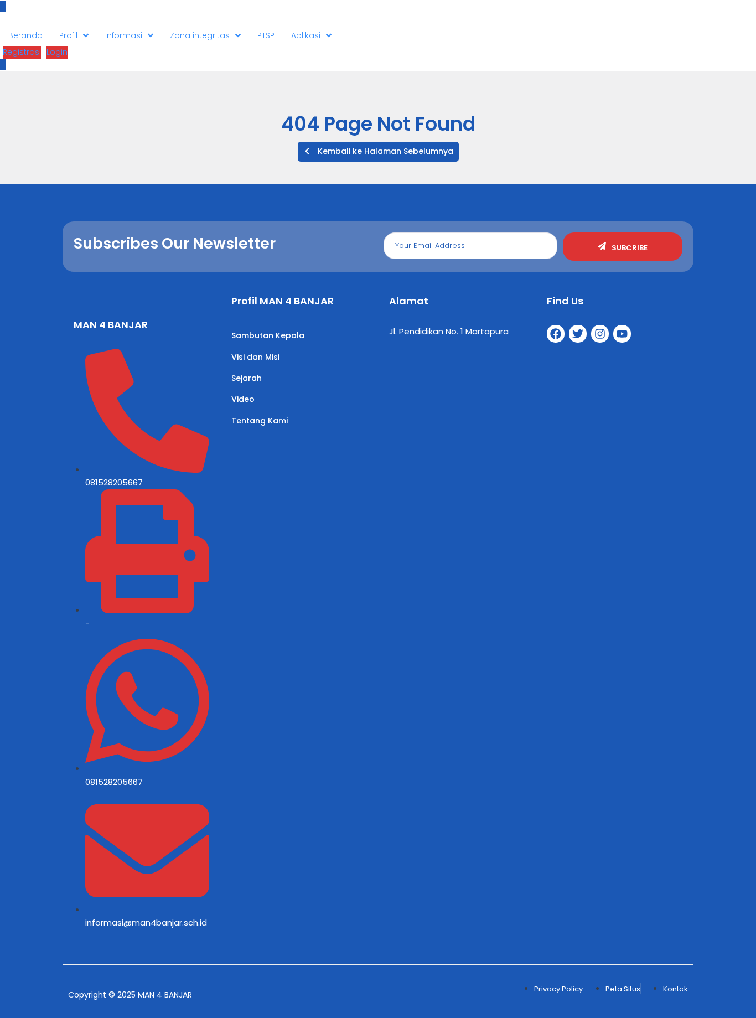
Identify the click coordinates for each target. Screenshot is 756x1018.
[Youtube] (622, 334)
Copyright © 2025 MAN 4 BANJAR (130, 994)
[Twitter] (578, 334)
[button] (378, 152)
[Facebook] (556, 334)
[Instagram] (600, 334)
